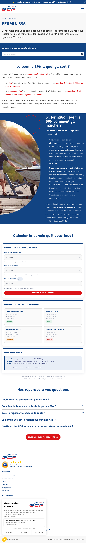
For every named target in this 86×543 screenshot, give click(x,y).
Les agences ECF (7, 487)
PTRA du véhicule (13, 279)
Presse (4, 482)
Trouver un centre (7, 479)
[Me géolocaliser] (82, 54)
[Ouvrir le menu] (82, 8)
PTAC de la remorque (11, 266)
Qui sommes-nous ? (8, 476)
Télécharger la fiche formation (43, 437)
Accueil (4, 18)
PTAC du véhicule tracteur (13, 253)
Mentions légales (12, 539)
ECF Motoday (6, 490)
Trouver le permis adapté (43, 293)
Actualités (5, 484)
